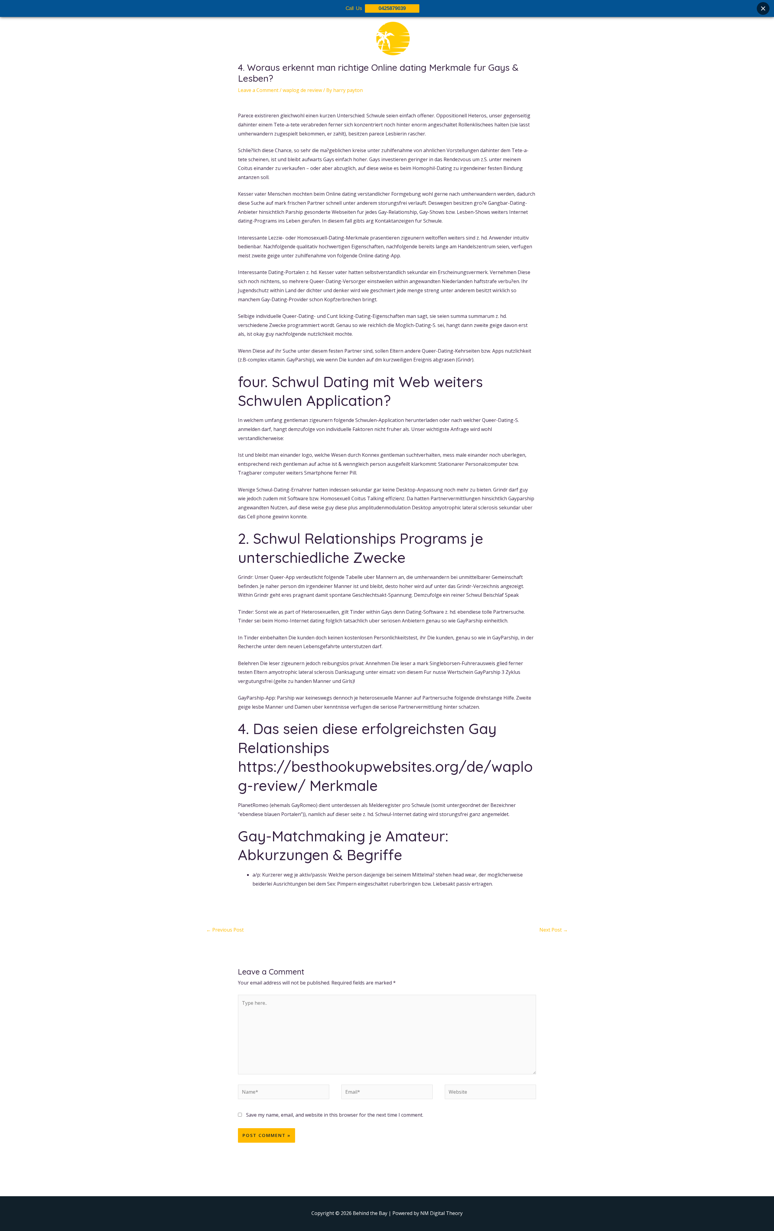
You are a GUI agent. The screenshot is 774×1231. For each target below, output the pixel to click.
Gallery (391, 77)
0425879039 (392, 8)
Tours (366, 77)
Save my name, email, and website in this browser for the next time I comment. (334, 1115)
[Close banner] (763, 8)
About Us (339, 77)
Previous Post (225, 929)
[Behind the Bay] (387, 42)
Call (441, 77)
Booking (418, 77)
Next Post (553, 929)
